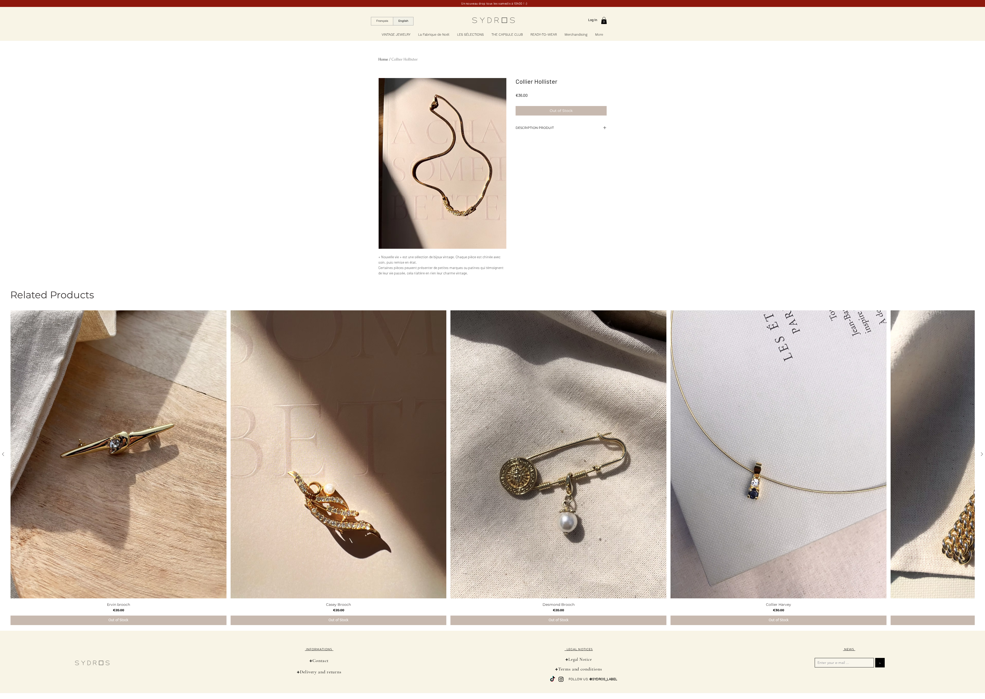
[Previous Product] (3, 454)
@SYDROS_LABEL (603, 679)
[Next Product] (982, 454)
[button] (604, 20)
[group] (492, 467)
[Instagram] (561, 679)
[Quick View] (118, 454)
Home (383, 59)
